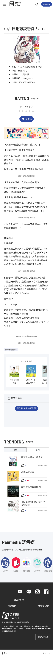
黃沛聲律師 (41, 629)
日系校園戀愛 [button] (11, 349)
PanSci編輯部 (6, 629)
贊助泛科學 (43, 636)
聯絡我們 (12, 605)
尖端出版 (25, 74)
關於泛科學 (19, 599)
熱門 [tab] (38, 449)
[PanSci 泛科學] (16, 4)
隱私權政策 (43, 605)
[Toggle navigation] (4, 4)
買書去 (28, 118)
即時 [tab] (15, 449)
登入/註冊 (46, 4)
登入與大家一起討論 (26, 408)
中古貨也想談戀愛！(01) (30, 66)
